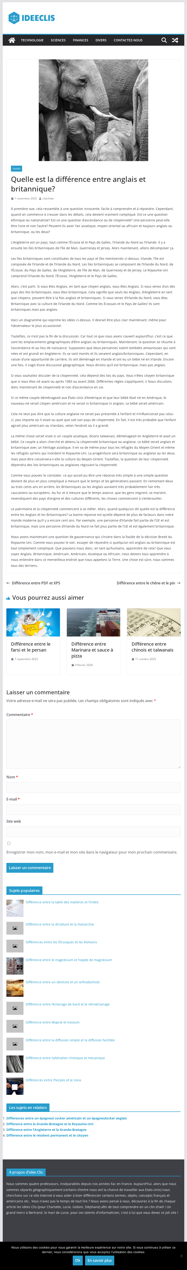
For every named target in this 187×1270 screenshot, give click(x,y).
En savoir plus (100, 1260)
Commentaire (19, 714)
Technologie (32, 40)
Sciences (58, 40)
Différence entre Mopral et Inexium (53, 1022)
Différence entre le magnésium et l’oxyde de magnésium (69, 960)
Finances (80, 40)
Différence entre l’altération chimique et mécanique (65, 1058)
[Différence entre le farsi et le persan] (33, 611)
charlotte (48, 198)
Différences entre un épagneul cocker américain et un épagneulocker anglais (66, 1118)
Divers (101, 40)
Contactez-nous (128, 40)
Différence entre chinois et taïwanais (153, 647)
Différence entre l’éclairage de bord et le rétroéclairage (68, 1004)
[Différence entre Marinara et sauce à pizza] (93, 611)
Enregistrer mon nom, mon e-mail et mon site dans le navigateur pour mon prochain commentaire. (91, 852)
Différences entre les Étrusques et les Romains (61, 942)
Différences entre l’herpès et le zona (53, 1080)
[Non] (181, 1256)
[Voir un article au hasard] (175, 40)
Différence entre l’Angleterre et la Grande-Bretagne (46, 1129)
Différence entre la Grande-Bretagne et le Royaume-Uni (49, 1124)
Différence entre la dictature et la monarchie (60, 924)
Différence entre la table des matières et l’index (62, 902)
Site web (13, 821)
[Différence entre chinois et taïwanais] (153, 611)
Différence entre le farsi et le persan (30, 647)
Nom (12, 776)
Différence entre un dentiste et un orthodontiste (63, 982)
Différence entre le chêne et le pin (146, 583)
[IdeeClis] (11, 40)
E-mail (13, 799)
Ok (77, 1260)
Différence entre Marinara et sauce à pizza (92, 650)
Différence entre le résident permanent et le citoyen (47, 1135)
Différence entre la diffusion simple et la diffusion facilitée (70, 1040)
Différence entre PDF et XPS (36, 583)
